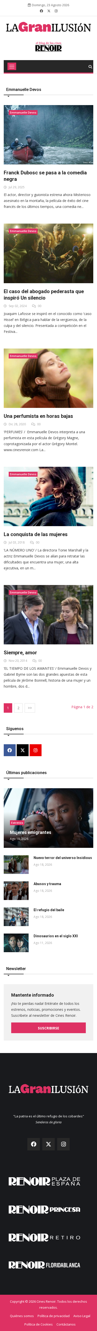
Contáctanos (66, 1324)
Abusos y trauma (47, 884)
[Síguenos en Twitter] (48, 11)
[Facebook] (10, 750)
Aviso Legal (81, 1316)
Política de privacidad (54, 1316)
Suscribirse (48, 1028)
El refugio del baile (49, 910)
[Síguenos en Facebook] (41, 11)
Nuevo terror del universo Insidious (63, 858)
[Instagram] (36, 750)
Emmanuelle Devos (23, 112)
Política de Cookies (38, 1324)
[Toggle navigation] (11, 66)
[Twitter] (23, 750)
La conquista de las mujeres (36, 534)
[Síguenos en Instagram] (56, 11)
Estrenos (17, 822)
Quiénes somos (22, 1316)
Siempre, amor (20, 653)
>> (30, 707)
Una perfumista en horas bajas (38, 416)
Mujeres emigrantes (30, 832)
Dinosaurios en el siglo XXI (56, 936)
